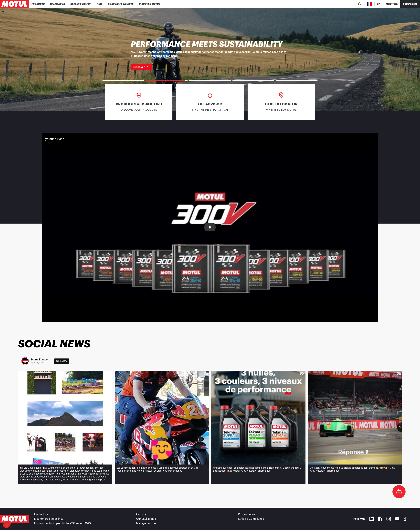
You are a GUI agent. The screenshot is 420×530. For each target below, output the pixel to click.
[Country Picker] (369, 4)
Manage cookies (146, 523)
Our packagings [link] (146, 519)
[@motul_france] (25, 361)
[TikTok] (405, 519)
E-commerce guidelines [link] (48, 519)
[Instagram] (388, 519)
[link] (99, 4)
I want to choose (20, 513)
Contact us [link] (41, 514)
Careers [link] (141, 514)
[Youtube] (397, 519)
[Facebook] (380, 519)
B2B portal (410, 4)
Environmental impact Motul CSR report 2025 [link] (62, 523)
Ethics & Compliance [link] (251, 519)
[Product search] (360, 4)
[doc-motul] (399, 491)
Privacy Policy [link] (246, 514)
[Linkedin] (371, 519)
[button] (7, 524)
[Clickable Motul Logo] (14, 4)
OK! (55, 513)
